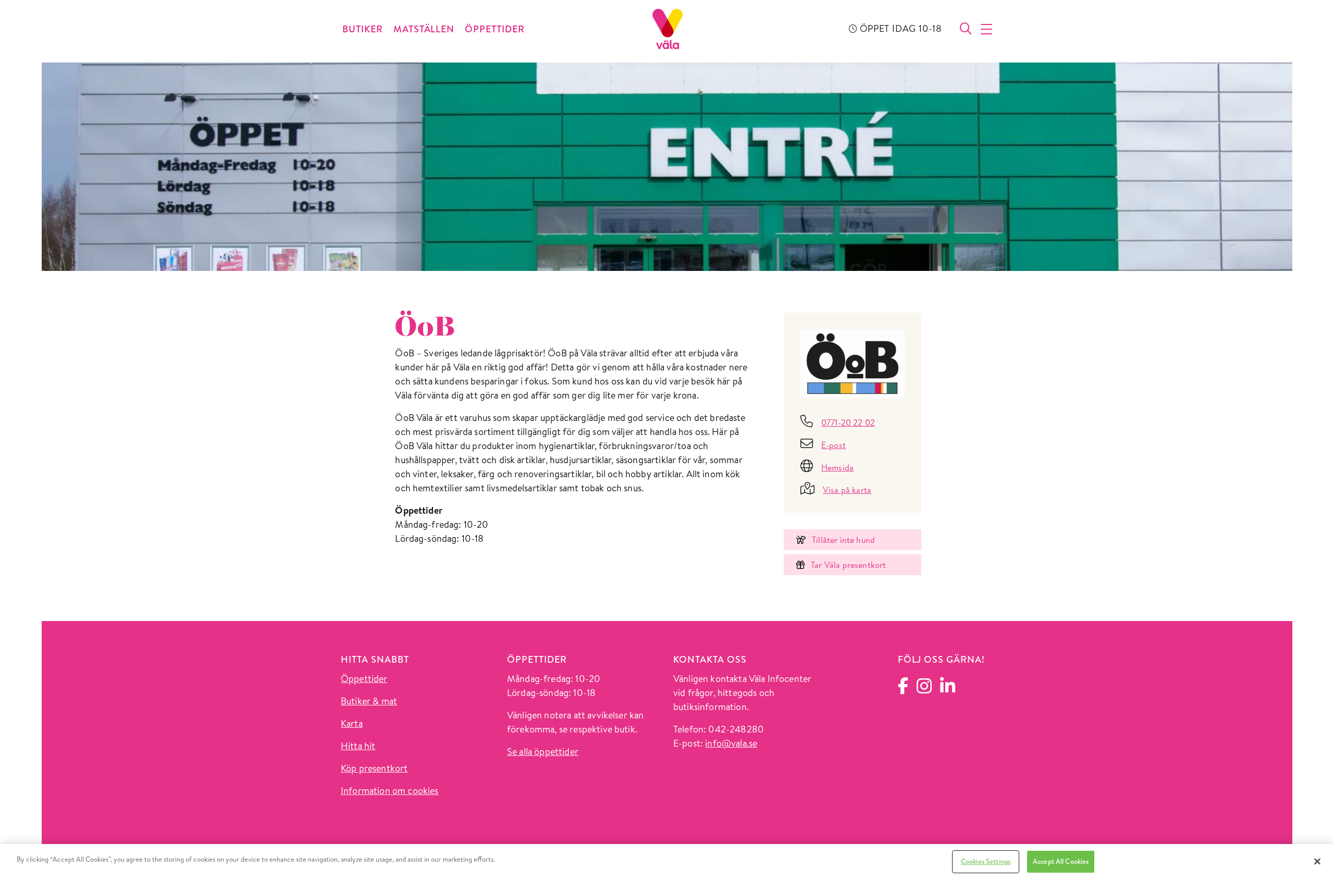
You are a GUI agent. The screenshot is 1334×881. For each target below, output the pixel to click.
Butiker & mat (369, 701)
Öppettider (364, 678)
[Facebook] (903, 688)
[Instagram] (924, 689)
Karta (352, 723)
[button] (987, 29)
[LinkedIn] (947, 689)
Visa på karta (847, 489)
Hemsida (837, 467)
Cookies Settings (985, 861)
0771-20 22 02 (848, 422)
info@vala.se (731, 743)
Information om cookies (390, 790)
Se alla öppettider (542, 751)
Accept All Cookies (1061, 861)
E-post (833, 445)
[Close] (1317, 861)
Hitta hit (358, 745)
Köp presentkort (374, 768)
